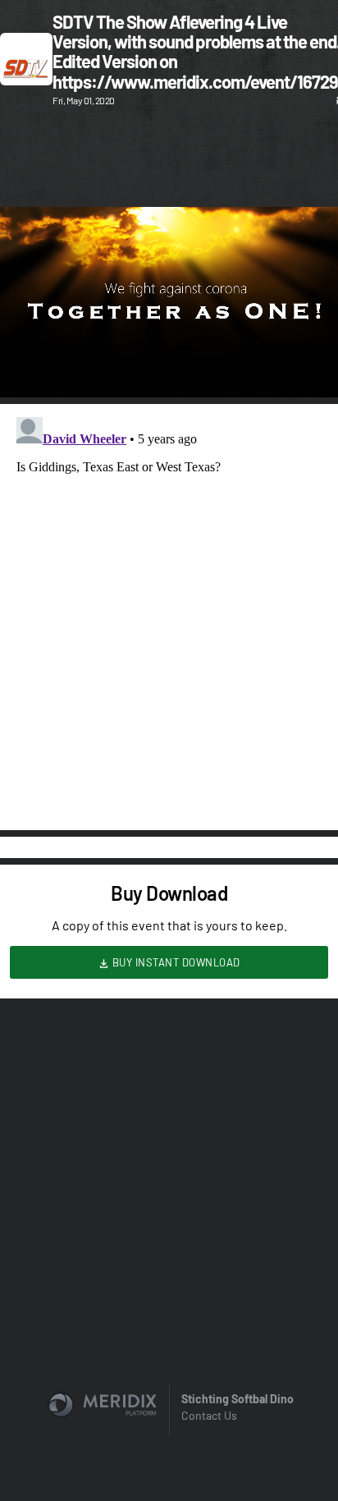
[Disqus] (169, 616)
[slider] (169, 338)
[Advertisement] (169, 159)
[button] (29, 368)
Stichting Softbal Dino (237, 1399)
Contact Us (209, 1415)
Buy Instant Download (174, 962)
